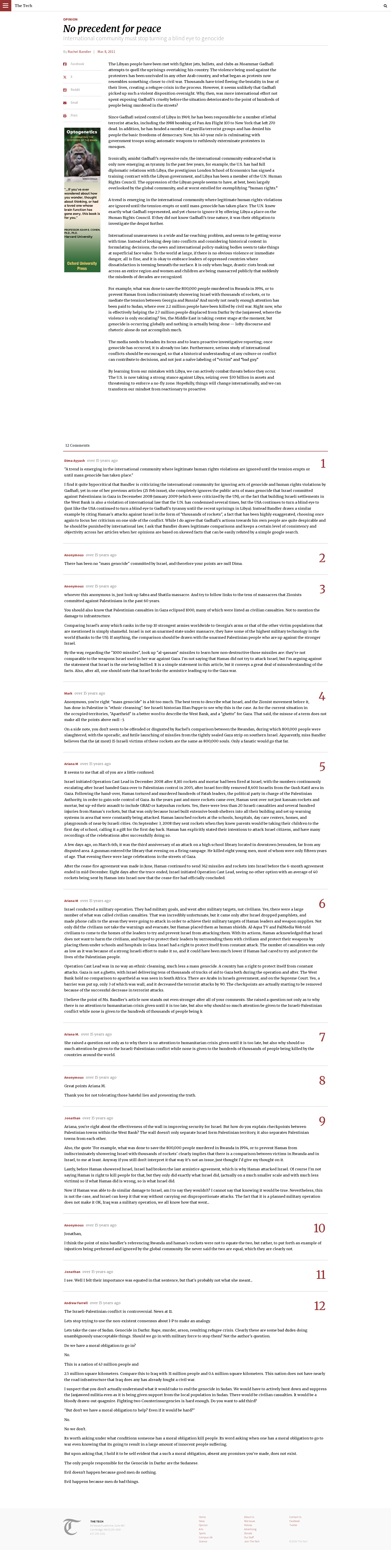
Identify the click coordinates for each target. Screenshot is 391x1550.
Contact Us (295, 1517)
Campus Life (205, 1537)
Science (203, 1541)
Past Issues (249, 1521)
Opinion (70, 19)
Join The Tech (252, 1541)
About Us (249, 1517)
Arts (201, 1529)
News (202, 1521)
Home (202, 1517)
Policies (248, 1525)
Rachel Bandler (79, 51)
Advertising (250, 1529)
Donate (248, 1533)
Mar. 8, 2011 (106, 51)
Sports (202, 1533)
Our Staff (249, 1537)
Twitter (293, 1525)
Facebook (294, 1521)
